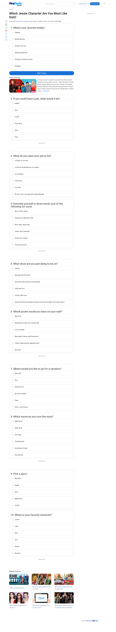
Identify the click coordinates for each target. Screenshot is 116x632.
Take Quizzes (82, 3)
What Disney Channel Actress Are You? (18, 606)
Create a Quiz (95, 3)
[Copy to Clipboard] (6, 36)
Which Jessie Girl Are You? (17, 588)
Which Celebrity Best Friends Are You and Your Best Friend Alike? (64, 606)
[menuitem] (83, 4)
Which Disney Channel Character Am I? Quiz (41, 588)
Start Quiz (41, 73)
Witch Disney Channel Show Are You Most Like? (63, 588)
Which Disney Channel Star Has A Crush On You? (41, 606)
